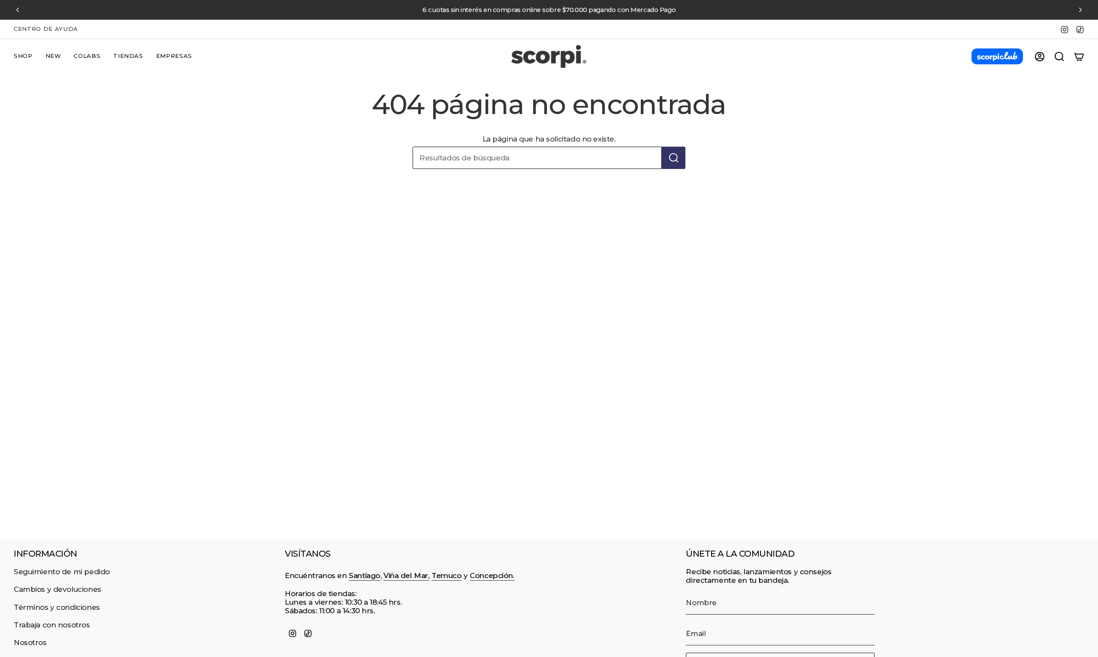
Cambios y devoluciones (57, 589)
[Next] (1080, 10)
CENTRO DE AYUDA (46, 28)
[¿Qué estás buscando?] (673, 158)
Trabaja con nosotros (52, 625)
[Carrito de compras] (1079, 56)
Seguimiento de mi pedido (62, 571)
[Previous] (17, 10)
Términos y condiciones (57, 607)
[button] (23, 56)
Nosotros (30, 642)
